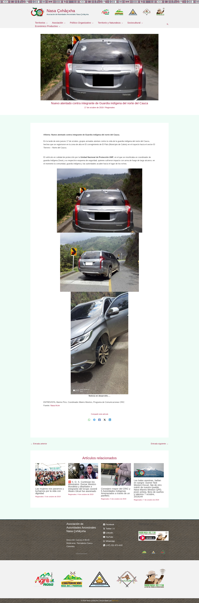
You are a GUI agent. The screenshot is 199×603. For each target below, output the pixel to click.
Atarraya (115, 601)
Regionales (110, 107)
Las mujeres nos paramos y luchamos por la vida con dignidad (49, 491)
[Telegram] (94, 419)
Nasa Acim (55, 405)
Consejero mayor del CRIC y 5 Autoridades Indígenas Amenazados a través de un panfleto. (115, 492)
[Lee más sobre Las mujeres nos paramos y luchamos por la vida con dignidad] (50, 474)
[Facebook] (99, 419)
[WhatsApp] (89, 419)
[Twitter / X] (105, 419)
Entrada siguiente (159, 444)
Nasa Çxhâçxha (61, 10)
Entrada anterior (39, 444)
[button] (46, 22)
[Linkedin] (110, 419)
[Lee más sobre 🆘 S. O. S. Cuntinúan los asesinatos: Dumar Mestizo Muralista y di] (83, 471)
